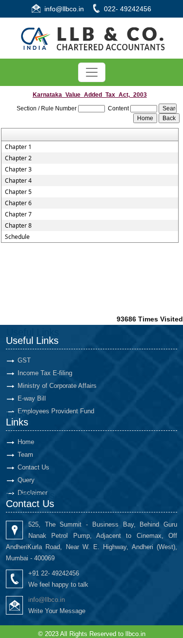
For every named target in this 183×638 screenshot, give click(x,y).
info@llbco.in (64, 9)
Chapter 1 (18, 147)
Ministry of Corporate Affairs (57, 385)
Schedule (17, 237)
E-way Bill (32, 398)
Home (26, 442)
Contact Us (33, 467)
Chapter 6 (18, 203)
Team (25, 454)
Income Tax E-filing (45, 373)
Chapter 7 (18, 214)
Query (26, 480)
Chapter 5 (18, 192)
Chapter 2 (18, 158)
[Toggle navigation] (91, 72)
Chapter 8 (18, 226)
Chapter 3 (18, 169)
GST (24, 360)
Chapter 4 (18, 181)
